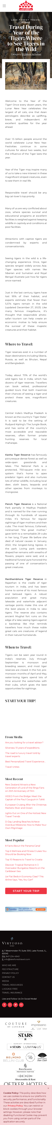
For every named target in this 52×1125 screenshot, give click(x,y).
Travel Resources (12, 985)
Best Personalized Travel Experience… (25, 761)
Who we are (9, 965)
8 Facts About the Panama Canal (22, 846)
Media (5, 981)
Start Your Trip (26, 891)
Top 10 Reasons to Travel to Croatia (23, 859)
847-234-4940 (13, 956)
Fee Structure (10, 969)
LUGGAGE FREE (10, 989)
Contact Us (8, 977)
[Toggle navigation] (4, 5)
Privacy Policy (10, 973)
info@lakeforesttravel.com (17, 959)
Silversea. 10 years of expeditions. (22, 748)
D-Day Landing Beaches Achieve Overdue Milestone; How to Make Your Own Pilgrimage (26, 824)
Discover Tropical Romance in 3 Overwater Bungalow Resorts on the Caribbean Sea (25, 868)
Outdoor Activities (31, 54)
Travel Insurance (12, 993)
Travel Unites (12, 767)
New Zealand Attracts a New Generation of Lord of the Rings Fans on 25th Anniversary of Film (24, 787)
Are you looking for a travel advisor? (24, 742)
